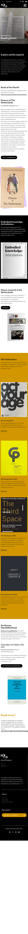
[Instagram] (12, 832)
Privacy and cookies (7, 802)
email (21, 783)
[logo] (4, 5)
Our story (4, 798)
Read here (5, 307)
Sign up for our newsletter (11, 815)
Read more (4, 431)
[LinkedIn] (15, 832)
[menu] (25, 5)
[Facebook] (9, 832)
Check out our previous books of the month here (14, 94)
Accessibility (5, 800)
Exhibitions (4, 766)
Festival (3, 1)
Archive (3, 764)
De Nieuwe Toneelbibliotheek (9, 631)
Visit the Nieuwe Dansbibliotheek (12, 666)
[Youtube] (19, 832)
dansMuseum (9, 1)
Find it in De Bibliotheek (9, 157)
